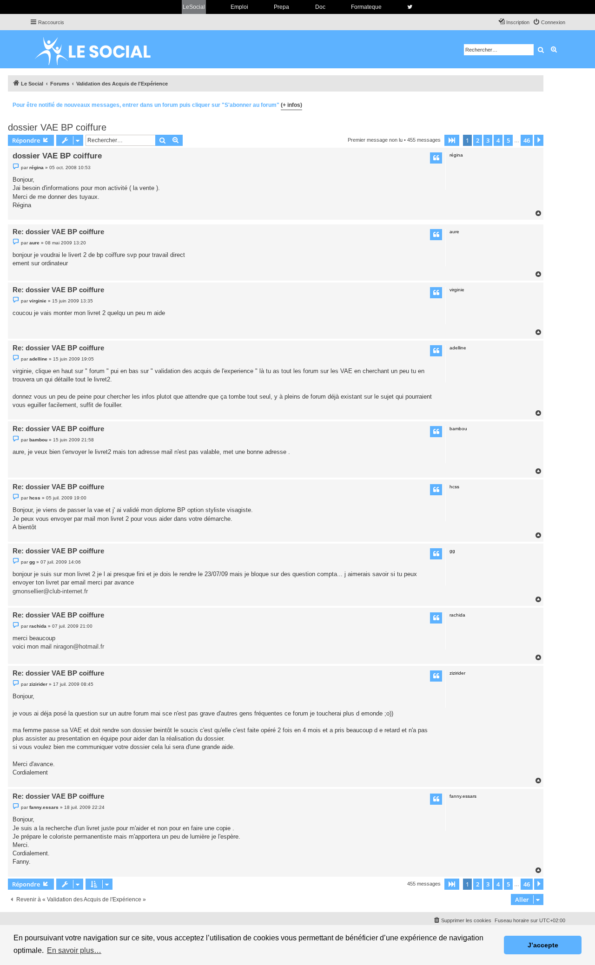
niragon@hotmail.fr (78, 646)
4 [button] (498, 140)
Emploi (239, 7)
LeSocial (194, 7)
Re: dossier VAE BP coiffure (58, 232)
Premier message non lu (375, 140)
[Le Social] (100, 49)
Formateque (366, 7)
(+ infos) (291, 105)
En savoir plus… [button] (74, 950)
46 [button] (526, 140)
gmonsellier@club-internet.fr (50, 591)
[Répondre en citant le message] (436, 158)
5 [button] (508, 140)
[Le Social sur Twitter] (409, 7)
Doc (320, 7)
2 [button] (477, 140)
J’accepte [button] (543, 945)
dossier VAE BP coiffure (57, 127)
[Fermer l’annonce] (536, 103)
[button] (451, 140)
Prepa (281, 7)
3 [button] (487, 140)
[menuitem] (549, 22)
